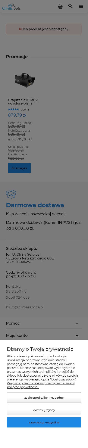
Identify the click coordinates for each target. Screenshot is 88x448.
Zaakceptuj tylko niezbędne (44, 397)
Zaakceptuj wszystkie (44, 422)
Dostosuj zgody (44, 410)
